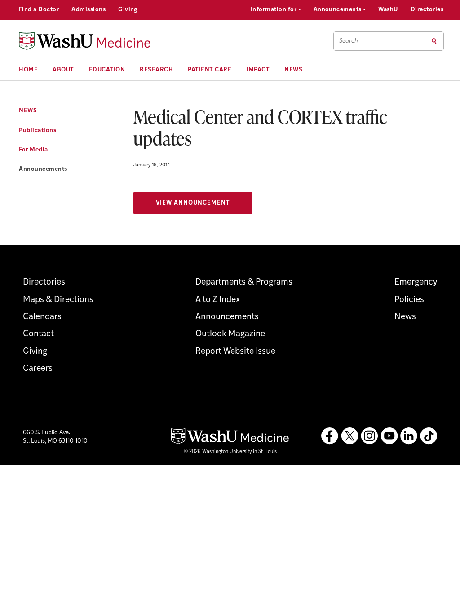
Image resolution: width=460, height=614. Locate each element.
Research (156, 70)
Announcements (338, 10)
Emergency (415, 282)
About (63, 70)
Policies (409, 300)
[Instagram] (369, 436)
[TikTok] (428, 436)
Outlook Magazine (230, 334)
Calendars (42, 317)
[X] (349, 436)
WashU (388, 10)
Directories (427, 10)
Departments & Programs (243, 282)
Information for (274, 10)
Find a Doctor (39, 10)
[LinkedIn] (408, 436)
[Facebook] (329, 436)
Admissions (88, 10)
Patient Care (209, 70)
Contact (38, 334)
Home (28, 70)
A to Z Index (217, 300)
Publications (37, 130)
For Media (33, 150)
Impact (258, 70)
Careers (38, 369)
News (293, 70)
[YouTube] (389, 436)
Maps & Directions (58, 300)
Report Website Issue (235, 351)
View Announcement (193, 203)
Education (107, 70)
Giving (127, 10)
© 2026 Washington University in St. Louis (230, 451)
